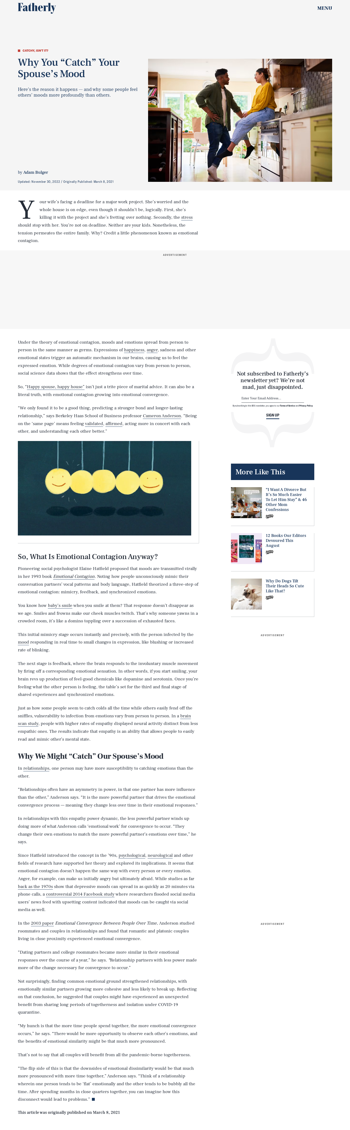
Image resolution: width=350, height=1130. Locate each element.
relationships (36, 768)
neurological (160, 855)
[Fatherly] (37, 8)
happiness (134, 350)
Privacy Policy (306, 405)
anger (152, 350)
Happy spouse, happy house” (56, 387)
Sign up (272, 415)
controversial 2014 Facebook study (80, 894)
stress (187, 217)
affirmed (113, 423)
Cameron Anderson (162, 416)
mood (23, 642)
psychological (132, 855)
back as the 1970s (35, 886)
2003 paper (42, 923)
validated (94, 423)
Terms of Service (287, 405)
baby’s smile (60, 605)
